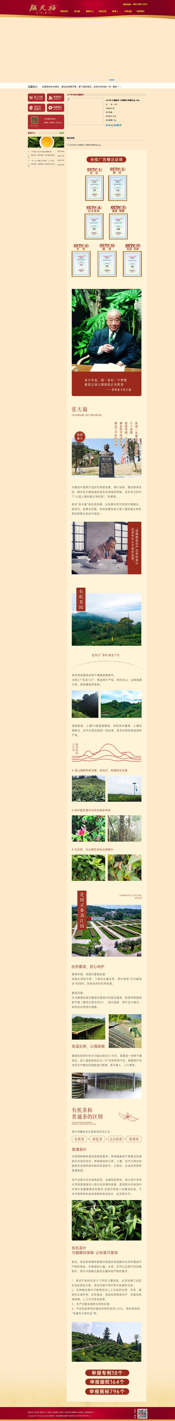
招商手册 (68, 1412)
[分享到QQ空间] (109, 125)
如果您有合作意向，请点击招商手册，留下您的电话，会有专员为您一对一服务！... (81, 87)
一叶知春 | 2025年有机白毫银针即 (40, 152)
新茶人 (115, 11)
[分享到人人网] (118, 125)
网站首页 (64, 11)
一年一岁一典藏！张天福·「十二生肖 (41, 160)
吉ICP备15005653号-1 (83, 1416)
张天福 (77, 11)
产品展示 (49, 1412)
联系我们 (141, 11)
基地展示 (56, 1412)
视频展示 (74, 1412)
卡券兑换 (128, 11)
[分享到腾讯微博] (115, 125)
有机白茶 (102, 11)
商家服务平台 (89, 1412)
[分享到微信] (120, 125)
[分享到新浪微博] (112, 125)
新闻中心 (90, 11)
